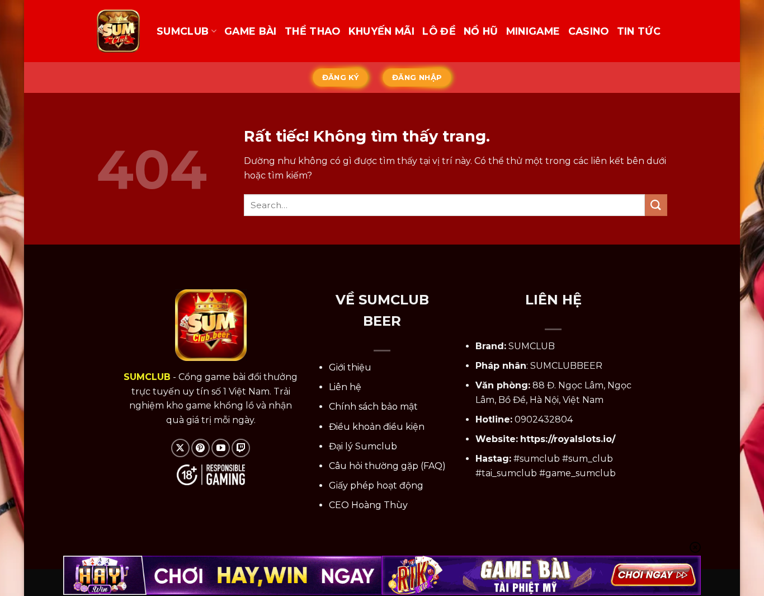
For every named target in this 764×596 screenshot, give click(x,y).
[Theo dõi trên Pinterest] (200, 448)
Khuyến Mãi (381, 31)
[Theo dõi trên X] (180, 448)
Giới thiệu (350, 367)
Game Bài (250, 31)
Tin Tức (639, 31)
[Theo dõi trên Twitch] (241, 448)
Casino (588, 31)
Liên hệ (345, 387)
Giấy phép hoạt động (376, 485)
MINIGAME (533, 31)
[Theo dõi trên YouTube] (220, 448)
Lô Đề (439, 31)
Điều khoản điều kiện (377, 426)
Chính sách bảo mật (373, 406)
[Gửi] (656, 205)
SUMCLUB (183, 31)
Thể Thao (313, 31)
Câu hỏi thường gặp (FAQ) (387, 466)
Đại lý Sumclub (363, 446)
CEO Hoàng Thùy (368, 505)
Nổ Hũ (481, 31)
